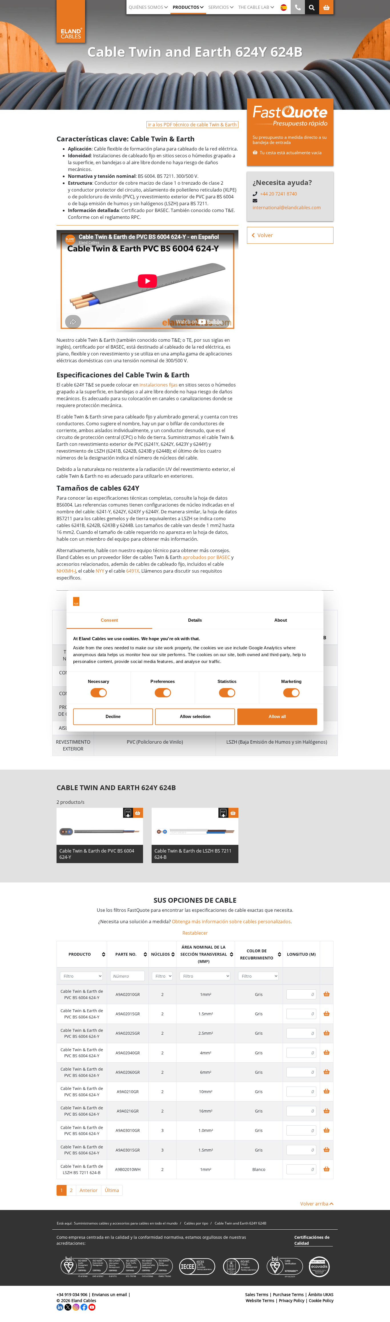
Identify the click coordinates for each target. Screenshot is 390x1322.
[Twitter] (68, 1306)
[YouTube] (92, 1306)
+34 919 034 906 (72, 1294)
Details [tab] (195, 620)
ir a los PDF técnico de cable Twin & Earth (192, 124)
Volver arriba (314, 1204)
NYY (100, 571)
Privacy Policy (291, 1300)
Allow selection (195, 716)
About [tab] (280, 620)
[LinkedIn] (60, 1306)
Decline (113, 716)
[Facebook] (84, 1306)
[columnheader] (82, 954)
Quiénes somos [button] (146, 7)
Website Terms (260, 1300)
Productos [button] (186, 7)
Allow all (277, 716)
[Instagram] (76, 1306)
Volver (265, 235)
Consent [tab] (109, 620)
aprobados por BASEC (206, 557)
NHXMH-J (66, 571)
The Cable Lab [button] (253, 7)
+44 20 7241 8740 (278, 194)
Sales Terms (256, 1294)
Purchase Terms (288, 1294)
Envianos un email (109, 1294)
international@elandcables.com (287, 207)
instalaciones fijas (159, 385)
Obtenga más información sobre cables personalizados (231, 921)
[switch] (163, 692)
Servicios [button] (218, 7)
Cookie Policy (321, 1300)
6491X (132, 571)
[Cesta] (138, 813)
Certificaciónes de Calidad (311, 1240)
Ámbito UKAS (320, 1294)
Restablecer (195, 933)
